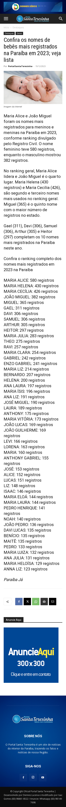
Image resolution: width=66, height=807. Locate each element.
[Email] (52, 601)
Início (6, 27)
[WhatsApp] (35, 601)
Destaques (18, 27)
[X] (27, 601)
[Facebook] (19, 601)
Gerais (19, 33)
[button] (6, 19)
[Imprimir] (44, 601)
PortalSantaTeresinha (20, 66)
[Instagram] (33, 777)
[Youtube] (42, 777)
